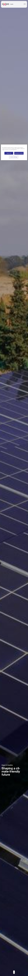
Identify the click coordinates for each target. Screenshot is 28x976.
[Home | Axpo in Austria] (6, 4)
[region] (14, 152)
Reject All (9, 153)
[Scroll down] (14, 972)
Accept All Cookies (19, 153)
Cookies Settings (13, 156)
